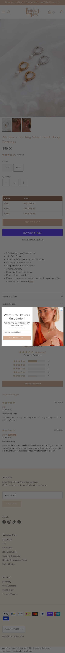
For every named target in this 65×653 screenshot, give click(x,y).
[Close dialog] (61, 309)
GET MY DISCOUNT (17, 338)
